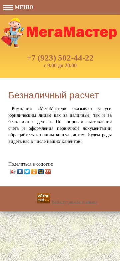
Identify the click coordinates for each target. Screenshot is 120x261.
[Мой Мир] (41, 171)
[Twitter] (27, 171)
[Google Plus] (48, 171)
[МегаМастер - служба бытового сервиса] (60, 33)
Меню (23, 7)
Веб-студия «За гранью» (75, 202)
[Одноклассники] (34, 171)
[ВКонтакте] (20, 171)
